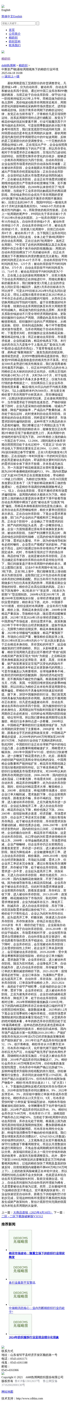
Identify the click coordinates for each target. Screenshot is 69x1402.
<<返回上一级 (10, 76)
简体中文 (7, 16)
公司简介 (15, 33)
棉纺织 (13, 37)
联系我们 (15, 45)
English (17, 16)
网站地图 (7, 1391)
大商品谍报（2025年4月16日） (33, 1212)
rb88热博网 (8, 65)
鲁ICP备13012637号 (27, 1381)
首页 (12, 29)
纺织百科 (15, 41)
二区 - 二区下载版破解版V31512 (22, 1216)
